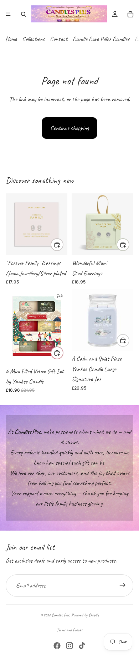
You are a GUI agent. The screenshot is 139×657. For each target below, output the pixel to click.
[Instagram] (69, 645)
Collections (33, 39)
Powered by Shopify (85, 615)
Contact (58, 39)
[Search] (23, 14)
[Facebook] (57, 645)
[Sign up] (122, 585)
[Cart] (130, 14)
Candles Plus (61, 615)
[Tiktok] (82, 645)
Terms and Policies (70, 630)
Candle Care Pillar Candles (101, 39)
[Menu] (8, 14)
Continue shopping (69, 128)
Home (11, 39)
